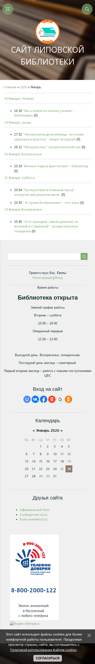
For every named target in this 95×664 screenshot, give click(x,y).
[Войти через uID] (27, 399)
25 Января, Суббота (19, 178)
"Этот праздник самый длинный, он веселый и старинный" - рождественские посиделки (46, 226)
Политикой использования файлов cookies (43, 650)
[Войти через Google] (60, 399)
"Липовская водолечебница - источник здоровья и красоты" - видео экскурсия (49, 136)
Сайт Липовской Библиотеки (47, 55)
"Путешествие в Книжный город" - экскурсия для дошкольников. (45, 192)
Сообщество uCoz (34, 514)
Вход (59, 277)
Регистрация (42, 277)
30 (47, 476)
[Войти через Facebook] (43, 399)
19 (69, 461)
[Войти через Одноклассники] (68, 399)
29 (40, 476)
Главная (10, 87)
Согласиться (47, 658)
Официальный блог (35, 510)
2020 (23, 87)
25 (62, 469)
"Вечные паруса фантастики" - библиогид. (56, 166)
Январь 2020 (47, 430)
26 (69, 469)
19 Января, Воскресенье (23, 209)
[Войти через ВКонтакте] (35, 399)
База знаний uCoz (34, 519)
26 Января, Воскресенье (23, 154)
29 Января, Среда (17, 122)
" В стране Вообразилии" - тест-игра (51, 202)
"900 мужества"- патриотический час (52, 147)
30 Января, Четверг (19, 98)
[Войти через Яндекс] (52, 399)
